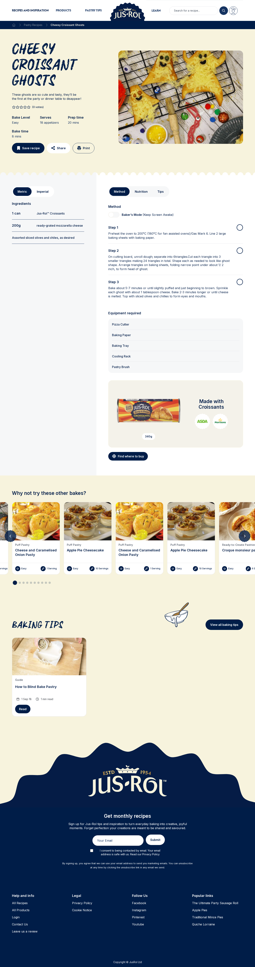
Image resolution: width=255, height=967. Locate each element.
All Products (20, 910)
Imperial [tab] (43, 191)
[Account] (233, 10)
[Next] (245, 536)
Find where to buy (131, 456)
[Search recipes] (223, 10)
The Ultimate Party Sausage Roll (215, 903)
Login (16, 917)
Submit (155, 840)
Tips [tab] (160, 191)
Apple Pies (199, 910)
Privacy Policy (82, 903)
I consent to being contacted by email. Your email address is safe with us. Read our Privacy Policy (130, 852)
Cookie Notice (82, 910)
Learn (156, 10)
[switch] (113, 215)
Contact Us (20, 924)
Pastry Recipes (33, 24)
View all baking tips (224, 625)
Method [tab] (119, 191)
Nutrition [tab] (141, 191)
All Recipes (20, 903)
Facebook (139, 903)
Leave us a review (25, 931)
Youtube (138, 924)
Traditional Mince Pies (207, 917)
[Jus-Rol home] (127, 10)
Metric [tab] (22, 191)
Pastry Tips (93, 10)
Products (63, 10)
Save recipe (31, 148)
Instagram (139, 910)
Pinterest (138, 917)
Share (61, 148)
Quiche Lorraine (203, 924)
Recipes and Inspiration (30, 10)
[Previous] (10, 536)
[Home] (14, 25)
